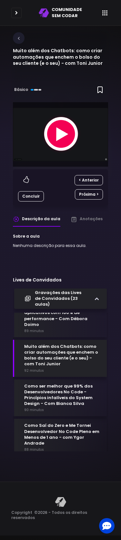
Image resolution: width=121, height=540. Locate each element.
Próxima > (89, 194)
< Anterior (89, 180)
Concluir (31, 196)
